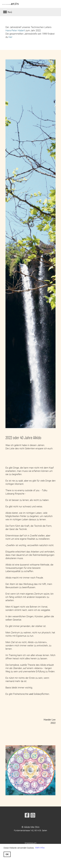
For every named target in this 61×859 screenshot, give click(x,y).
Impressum (30, 843)
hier (10, 37)
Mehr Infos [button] (40, 847)
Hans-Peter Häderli (15, 30)
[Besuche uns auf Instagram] (32, 816)
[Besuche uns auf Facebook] (27, 816)
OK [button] (7, 854)
